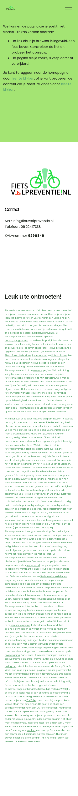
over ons (37, 370)
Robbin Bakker (59, 355)
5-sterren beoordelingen (53, 576)
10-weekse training (39, 396)
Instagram (10, 666)
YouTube (31, 700)
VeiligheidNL (33, 565)
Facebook (56, 662)
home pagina (64, 613)
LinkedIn (32, 677)
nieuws (27, 719)
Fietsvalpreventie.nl (15, 336)
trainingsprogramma (16, 340)
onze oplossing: (29, 418)
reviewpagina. (12, 655)
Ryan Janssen (39, 355)
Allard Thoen (11, 355)
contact (31, 730)
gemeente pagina (20, 625)
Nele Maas (25, 355)
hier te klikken (23, 78)
